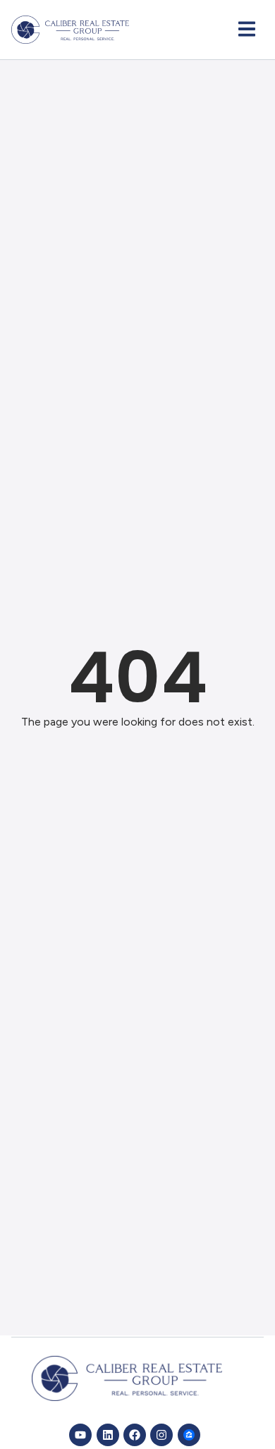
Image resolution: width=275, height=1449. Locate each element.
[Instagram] (161, 1435)
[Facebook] (134, 1435)
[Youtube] (80, 1435)
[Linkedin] (108, 1435)
